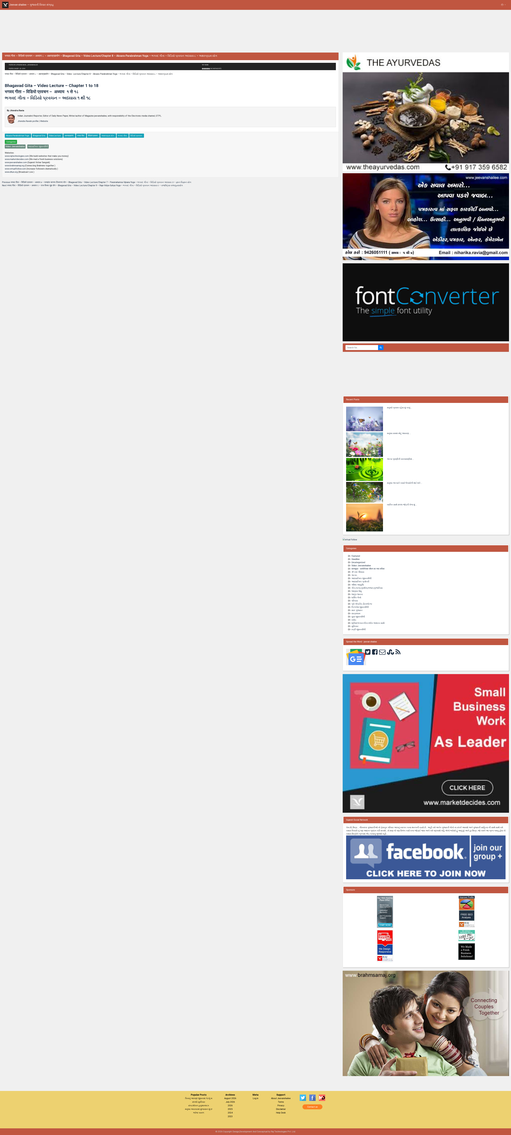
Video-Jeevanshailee (361, 565)
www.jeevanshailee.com (16, 162)
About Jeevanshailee (281, 1098)
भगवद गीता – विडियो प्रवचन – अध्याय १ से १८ (42, 91)
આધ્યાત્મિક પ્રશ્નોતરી (360, 581)
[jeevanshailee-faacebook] (426, 857)
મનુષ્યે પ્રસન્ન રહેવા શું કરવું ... (399, 407)
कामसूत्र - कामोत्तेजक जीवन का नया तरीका (368, 569)
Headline (355, 559)
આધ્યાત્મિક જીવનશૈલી (361, 578)
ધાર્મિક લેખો (356, 597)
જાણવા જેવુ (356, 591)
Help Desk (281, 1112)
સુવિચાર (354, 626)
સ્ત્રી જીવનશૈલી (358, 629)
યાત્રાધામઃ (356, 613)
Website (44, 121)
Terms (281, 1102)
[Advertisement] (255, 30)
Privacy (280, 1105)
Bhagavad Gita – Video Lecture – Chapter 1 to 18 (51, 85)
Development (245, 1131)
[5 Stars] (209, 68)
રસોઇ (353, 620)
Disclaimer (281, 1109)
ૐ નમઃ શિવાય (357, 572)
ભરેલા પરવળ (198, 1112)
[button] (503, 5)
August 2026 (230, 1098)
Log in (255, 1098)
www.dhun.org (11, 172)
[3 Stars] (206, 68)
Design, (236, 1131)
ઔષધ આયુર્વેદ (357, 584)
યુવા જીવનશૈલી (358, 616)
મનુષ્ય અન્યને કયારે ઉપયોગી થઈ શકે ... (404, 483)
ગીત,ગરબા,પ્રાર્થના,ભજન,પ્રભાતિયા (367, 588)
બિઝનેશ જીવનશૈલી (360, 607)
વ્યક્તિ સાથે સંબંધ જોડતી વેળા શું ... (402, 504)
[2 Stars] (204, 68)
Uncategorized (358, 562)
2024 (230, 1112)
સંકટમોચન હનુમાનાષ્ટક (198, 1105)
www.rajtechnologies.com (17, 156)
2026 (230, 1105)
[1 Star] (202, 68)
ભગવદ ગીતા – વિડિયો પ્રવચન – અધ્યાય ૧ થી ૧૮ (48, 97)
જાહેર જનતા (357, 594)
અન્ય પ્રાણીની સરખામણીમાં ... (400, 459)
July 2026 (230, 1102)
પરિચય (354, 600)
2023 (230, 1116)
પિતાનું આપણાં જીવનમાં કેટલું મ (198, 1098)
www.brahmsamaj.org (14, 165)
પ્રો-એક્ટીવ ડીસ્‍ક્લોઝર (361, 604)
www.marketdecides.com (16, 159)
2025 (230, 1109)
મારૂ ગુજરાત (356, 610)
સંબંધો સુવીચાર (198, 1102)
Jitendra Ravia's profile (28, 121)
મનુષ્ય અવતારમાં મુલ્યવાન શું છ (198, 1109)
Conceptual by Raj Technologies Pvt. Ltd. (276, 1131)
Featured (355, 556)
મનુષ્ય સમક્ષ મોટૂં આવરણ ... (399, 433)
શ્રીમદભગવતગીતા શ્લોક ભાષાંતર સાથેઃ (368, 623)
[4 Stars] (207, 68)
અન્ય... (354, 575)
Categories (11, 142)
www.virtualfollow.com (15, 169)
